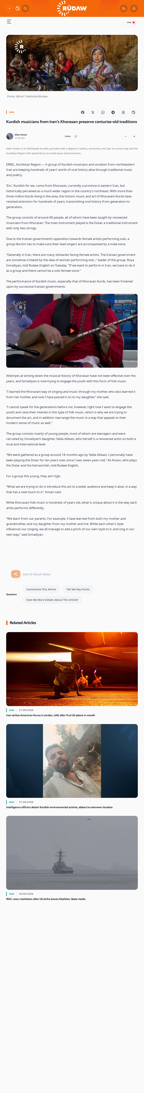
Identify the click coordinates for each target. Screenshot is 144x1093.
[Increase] (134, 136)
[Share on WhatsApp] (103, 112)
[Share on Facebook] (82, 112)
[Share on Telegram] (113, 112)
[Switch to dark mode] (124, 8)
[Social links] (9, 8)
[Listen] (75, 136)
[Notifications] (134, 8)
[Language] (18, 8)
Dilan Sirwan (21, 134)
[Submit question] (15, 574)
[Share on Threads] (123, 112)
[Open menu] (9, 22)
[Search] (25, 8)
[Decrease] (125, 136)
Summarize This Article (41, 589)
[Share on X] (92, 112)
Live (129, 22)
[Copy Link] (133, 112)
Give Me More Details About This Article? (52, 600)
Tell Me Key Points (78, 589)
